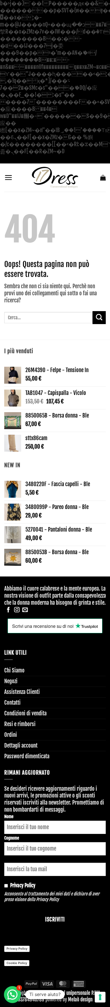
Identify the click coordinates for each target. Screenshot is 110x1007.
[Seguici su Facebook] (8, 610)
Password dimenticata (26, 756)
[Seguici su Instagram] (17, 610)
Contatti (12, 702)
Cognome (11, 838)
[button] (8, 177)
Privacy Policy (47, 899)
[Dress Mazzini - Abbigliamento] (55, 177)
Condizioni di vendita (25, 713)
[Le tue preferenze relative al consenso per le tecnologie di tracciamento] (100, 997)
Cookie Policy (16, 963)
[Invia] (99, 317)
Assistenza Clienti (22, 692)
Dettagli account (21, 745)
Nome (9, 816)
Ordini (10, 734)
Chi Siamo (14, 670)
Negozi (10, 681)
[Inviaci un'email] (25, 610)
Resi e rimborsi (20, 724)
